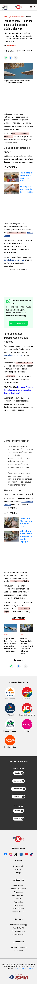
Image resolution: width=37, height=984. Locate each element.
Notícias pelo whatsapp (18, 924)
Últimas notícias (18, 866)
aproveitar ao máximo (13, 355)
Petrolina (18, 796)
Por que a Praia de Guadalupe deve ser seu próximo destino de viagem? (18, 390)
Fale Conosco (18, 908)
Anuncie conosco (18, 934)
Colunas (18, 869)
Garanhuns (19, 789)
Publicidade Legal (18, 931)
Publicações (18, 902)
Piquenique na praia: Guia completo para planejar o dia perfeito (26, 177)
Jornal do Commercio (19, 947)
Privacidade (18, 892)
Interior (18, 818)
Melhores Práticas (18, 895)
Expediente (18, 905)
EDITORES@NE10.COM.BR (23, 968)
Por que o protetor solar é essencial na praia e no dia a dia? (26, 189)
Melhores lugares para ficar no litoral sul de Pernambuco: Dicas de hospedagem (26, 536)
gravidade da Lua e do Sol (14, 260)
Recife (19, 773)
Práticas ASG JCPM (18, 889)
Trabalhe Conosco (18, 912)
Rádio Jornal (18, 950)
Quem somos (18, 885)
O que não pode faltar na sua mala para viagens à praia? (26, 522)
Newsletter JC (18, 928)
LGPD (18, 899)
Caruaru (18, 781)
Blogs (18, 873)
